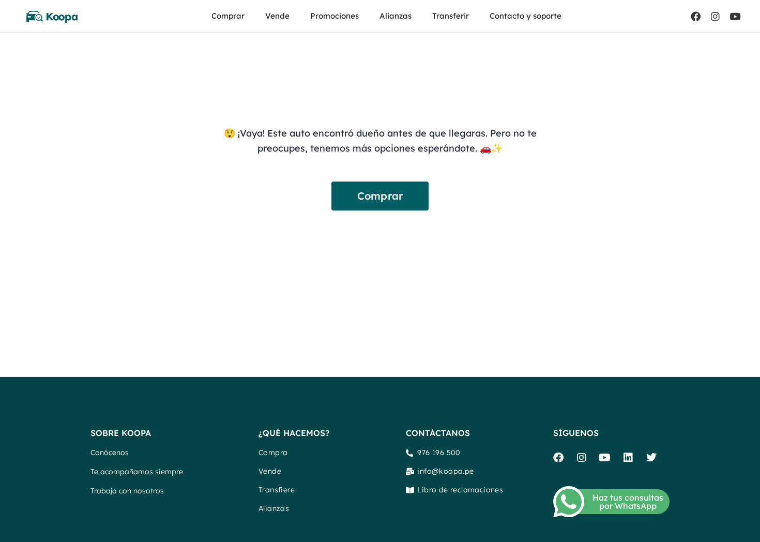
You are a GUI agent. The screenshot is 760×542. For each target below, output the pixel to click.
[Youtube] (734, 16)
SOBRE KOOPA (120, 433)
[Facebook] (695, 16)
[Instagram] (715, 16)
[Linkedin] (628, 457)
